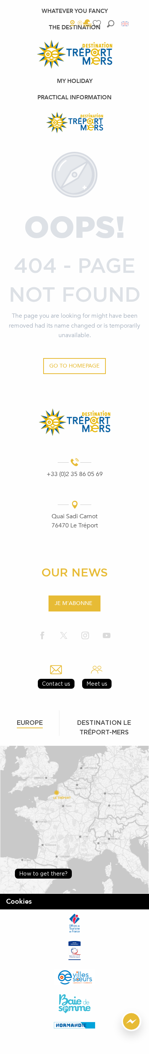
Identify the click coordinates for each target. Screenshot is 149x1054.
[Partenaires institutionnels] (74, 923)
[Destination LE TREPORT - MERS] (74, 122)
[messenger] (131, 1029)
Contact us (56, 683)
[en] (125, 24)
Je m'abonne (73, 603)
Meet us (96, 683)
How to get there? (43, 873)
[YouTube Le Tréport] (106, 636)
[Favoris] (98, 23)
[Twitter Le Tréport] (63, 636)
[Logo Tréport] (75, 422)
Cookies (19, 901)
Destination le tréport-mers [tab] (104, 727)
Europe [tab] (30, 722)
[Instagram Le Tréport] (85, 636)
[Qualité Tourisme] (74, 950)
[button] (110, 23)
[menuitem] (75, 11)
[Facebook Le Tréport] (42, 636)
